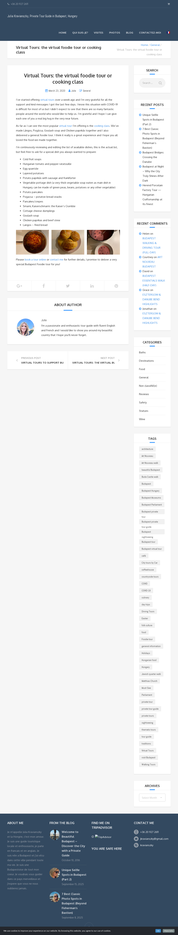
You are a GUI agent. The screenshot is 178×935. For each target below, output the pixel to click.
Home (62, 32)
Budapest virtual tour (152, 548)
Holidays (146, 653)
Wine (142, 419)
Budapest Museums (151, 497)
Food (142, 369)
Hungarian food (149, 660)
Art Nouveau (147, 456)
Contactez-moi (150, 32)
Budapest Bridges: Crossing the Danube (153, 157)
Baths (142, 352)
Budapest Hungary (150, 490)
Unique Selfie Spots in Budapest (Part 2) (153, 119)
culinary (145, 597)
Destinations (146, 360)
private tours (148, 715)
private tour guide (150, 708)
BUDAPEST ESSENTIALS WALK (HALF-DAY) (154, 280)
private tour (147, 701)
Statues (143, 410)
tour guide (146, 736)
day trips (146, 604)
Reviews (144, 394)
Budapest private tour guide (150, 522)
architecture (147, 449)
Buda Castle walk (150, 476)
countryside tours (150, 576)
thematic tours (149, 729)
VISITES (98, 32)
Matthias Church (149, 681)
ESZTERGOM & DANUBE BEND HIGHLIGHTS (152, 299)
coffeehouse (148, 569)
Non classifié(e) (148, 385)
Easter (145, 618)
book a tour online (35, 259)
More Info (168, 931)
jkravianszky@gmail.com (154, 838)
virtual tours (47, 99)
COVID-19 (146, 590)
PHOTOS (114, 32)
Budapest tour (148, 541)
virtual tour (66, 125)
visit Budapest (148, 757)
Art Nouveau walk (150, 462)
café (144, 555)
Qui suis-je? (80, 32)
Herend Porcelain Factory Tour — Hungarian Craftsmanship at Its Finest (153, 195)
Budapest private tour (150, 512)
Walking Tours (148, 764)
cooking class (102, 125)
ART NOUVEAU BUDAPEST (153, 261)
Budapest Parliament (152, 504)
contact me (56, 259)
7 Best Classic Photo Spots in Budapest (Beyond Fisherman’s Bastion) (153, 138)
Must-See (146, 687)
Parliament (147, 694)
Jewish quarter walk (151, 674)
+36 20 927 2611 (149, 832)
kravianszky (146, 845)
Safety (143, 402)
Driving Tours (148, 611)
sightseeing (147, 722)
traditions (146, 743)
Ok (158, 931)
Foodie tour (147, 639)
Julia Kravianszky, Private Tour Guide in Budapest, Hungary (42, 16)
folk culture (147, 625)
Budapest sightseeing (147, 532)
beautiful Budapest (151, 469)
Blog (129, 32)
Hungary (146, 667)
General (155, 45)
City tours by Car (149, 562)
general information (151, 646)
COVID (144, 583)
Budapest (146, 483)
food (144, 632)
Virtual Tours (148, 750)
